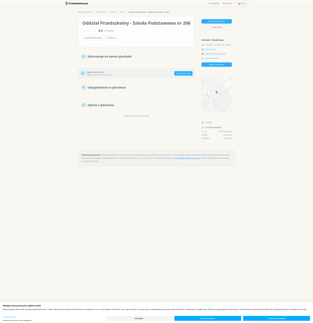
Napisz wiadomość (216, 64)
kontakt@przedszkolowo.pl (187, 158)
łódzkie (113, 12)
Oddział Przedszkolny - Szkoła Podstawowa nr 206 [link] (148, 12)
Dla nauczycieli (214, 3)
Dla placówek (226, 3)
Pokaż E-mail (210, 49)
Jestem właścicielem (216, 21)
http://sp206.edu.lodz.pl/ (215, 54)
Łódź (122, 12)
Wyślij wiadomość (183, 73)
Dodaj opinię (217, 27)
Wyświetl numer (212, 58)
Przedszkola (101, 12)
